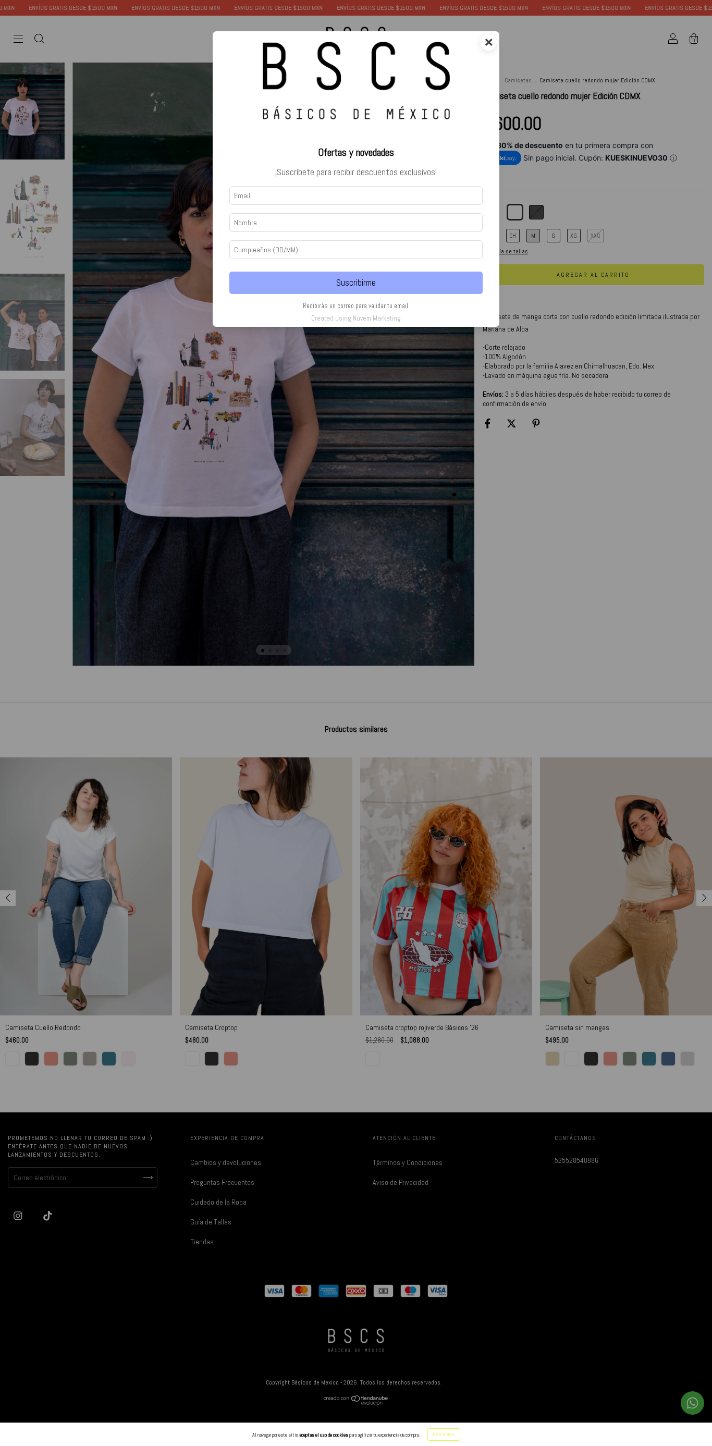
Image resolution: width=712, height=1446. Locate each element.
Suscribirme (356, 282)
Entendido (444, 1434)
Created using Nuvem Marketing (356, 318)
